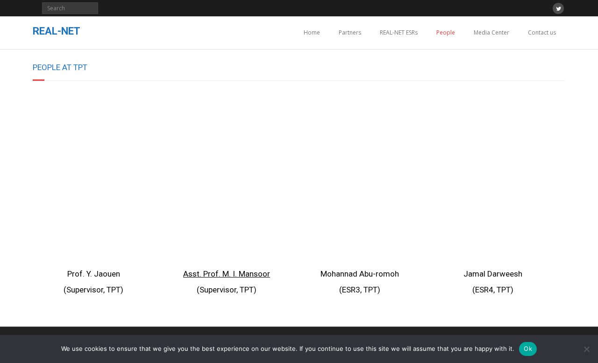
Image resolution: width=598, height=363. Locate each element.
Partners (350, 32)
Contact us (542, 32)
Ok (528, 348)
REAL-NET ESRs (399, 32)
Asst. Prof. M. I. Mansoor (226, 273)
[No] (586, 349)
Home (312, 32)
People (445, 32)
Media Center (491, 32)
